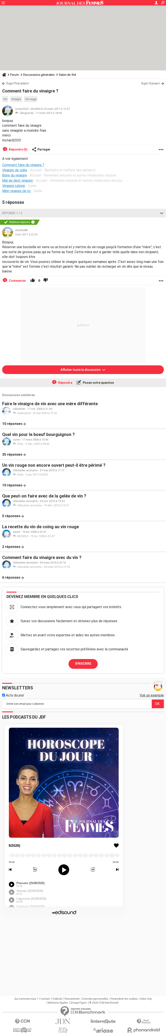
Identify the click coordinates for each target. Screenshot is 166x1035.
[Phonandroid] (143, 1030)
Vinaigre (16, 99)
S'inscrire (83, 663)
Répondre (64, 382)
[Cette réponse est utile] (32, 280)
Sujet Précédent (17, 83)
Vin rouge (30, 99)
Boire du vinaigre (14, 175)
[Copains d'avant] (22, 1030)
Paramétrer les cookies (124, 998)
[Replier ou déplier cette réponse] (161, 213)
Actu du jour (14, 695)
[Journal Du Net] (63, 1021)
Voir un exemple (152, 695)
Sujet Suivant (150, 83)
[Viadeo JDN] (63, 1030)
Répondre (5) (17, 149)
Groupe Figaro (78, 1002)
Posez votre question (98, 382)
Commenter (17, 280)
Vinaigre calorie (13, 186)
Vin (5, 99)
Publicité (57, 998)
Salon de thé (67, 74)
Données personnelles (95, 998)
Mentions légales (58, 1002)
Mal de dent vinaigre (17, 180)
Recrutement (72, 998)
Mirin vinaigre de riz (16, 191)
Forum (14, 74)
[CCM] (22, 1021)
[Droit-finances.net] (143, 1021)
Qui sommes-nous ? (26, 998)
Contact (45, 998)
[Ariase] (103, 1030)
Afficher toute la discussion (81, 369)
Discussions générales (39, 74)
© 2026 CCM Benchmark (103, 1002)
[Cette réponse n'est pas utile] (45, 280)
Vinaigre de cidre (14, 170)
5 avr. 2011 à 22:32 (26, 234)
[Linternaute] (103, 1021)
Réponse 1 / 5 (12, 213)
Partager (43, 149)
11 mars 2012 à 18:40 (49, 113)
